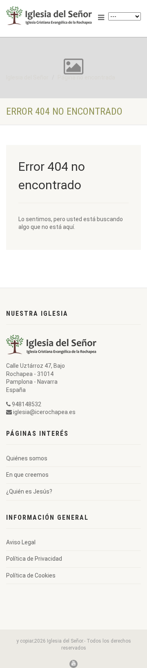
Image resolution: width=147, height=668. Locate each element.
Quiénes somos (26, 458)
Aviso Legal (21, 542)
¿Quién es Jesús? (29, 491)
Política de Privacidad (34, 558)
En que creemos (27, 474)
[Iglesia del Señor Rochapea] (49, 15)
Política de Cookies (31, 575)
